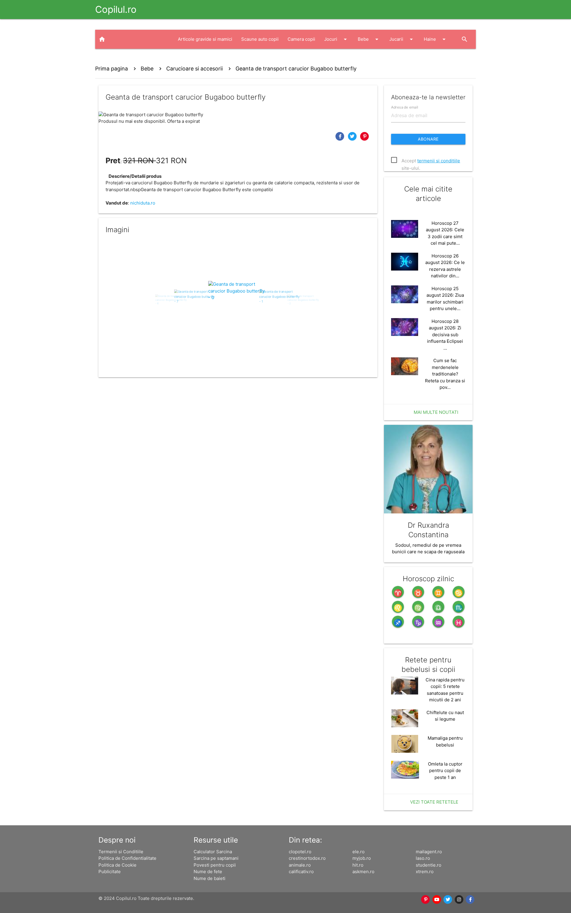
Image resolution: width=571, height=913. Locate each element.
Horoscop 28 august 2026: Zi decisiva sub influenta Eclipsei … (445, 334)
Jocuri (336, 39)
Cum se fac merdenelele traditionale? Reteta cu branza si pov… (445, 374)
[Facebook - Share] (340, 136)
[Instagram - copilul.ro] (459, 899)
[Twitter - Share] (353, 136)
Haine (436, 39)
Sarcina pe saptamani (216, 858)
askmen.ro (363, 871)
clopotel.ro (300, 851)
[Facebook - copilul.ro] (470, 899)
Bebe (369, 39)
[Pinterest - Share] (364, 136)
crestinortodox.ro (307, 858)
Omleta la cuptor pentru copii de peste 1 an (445, 770)
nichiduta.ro (142, 203)
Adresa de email (404, 107)
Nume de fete (208, 871)
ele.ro (358, 851)
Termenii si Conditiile (120, 851)
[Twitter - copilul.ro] (448, 899)
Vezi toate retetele (434, 802)
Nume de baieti (209, 878)
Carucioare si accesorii (194, 68)
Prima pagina (111, 68)
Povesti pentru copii (215, 865)
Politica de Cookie (117, 865)
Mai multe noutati (436, 412)
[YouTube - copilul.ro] (437, 899)
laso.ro (423, 858)
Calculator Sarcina (213, 851)
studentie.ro (428, 865)
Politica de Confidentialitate (127, 858)
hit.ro (357, 865)
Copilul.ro (116, 9)
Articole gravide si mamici (205, 39)
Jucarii (402, 39)
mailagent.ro (429, 851)
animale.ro (300, 865)
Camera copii (301, 39)
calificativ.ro (301, 871)
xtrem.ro (425, 871)
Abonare (428, 139)
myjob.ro (361, 858)
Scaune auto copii (260, 39)
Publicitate (109, 871)
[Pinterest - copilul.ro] (426, 899)
